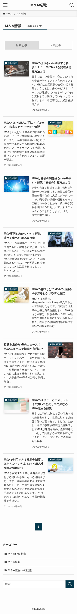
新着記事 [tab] (21, 45)
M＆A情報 (14, 562)
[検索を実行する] (69, 584)
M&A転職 (38, 5)
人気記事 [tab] (55, 45)
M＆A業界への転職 (20, 570)
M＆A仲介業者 (17, 553)
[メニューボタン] (5, 5)
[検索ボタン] (72, 5)
